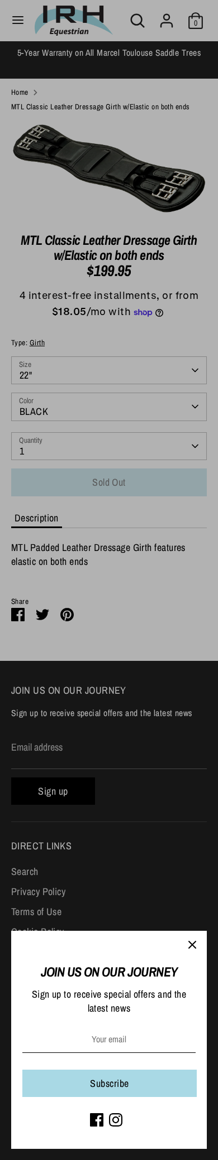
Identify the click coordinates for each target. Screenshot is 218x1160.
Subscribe (109, 1083)
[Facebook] (96, 1120)
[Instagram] (115, 1120)
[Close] (192, 945)
